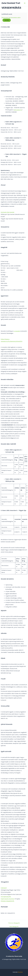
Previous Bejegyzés (14, 923)
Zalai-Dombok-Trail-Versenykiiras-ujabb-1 (11, 17)
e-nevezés (17, 331)
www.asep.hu (18, 110)
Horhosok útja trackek (7, 212)
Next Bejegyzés (14, 926)
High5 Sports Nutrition (7, 899)
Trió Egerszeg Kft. (6, 896)
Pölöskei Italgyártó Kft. (7, 901)
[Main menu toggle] (25, 3)
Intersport (4, 888)
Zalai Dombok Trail (11, 3)
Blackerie (20, 972)
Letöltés (6, 20)
